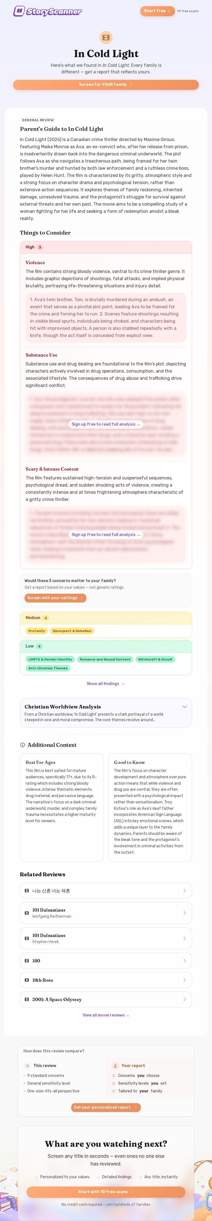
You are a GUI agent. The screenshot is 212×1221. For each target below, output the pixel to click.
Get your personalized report (102, 1107)
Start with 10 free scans (103, 1192)
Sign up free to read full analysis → (106, 424)
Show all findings (103, 683)
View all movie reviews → (106, 1015)
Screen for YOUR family (103, 84)
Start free (155, 11)
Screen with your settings (52, 598)
